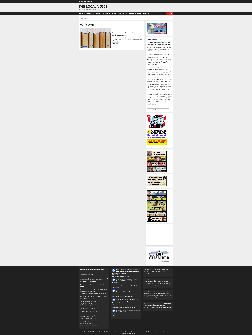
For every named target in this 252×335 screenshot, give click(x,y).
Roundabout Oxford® (109, 13)
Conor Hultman (115, 37)
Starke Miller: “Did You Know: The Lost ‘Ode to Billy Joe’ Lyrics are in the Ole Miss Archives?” (126, 300)
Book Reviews (84, 46)
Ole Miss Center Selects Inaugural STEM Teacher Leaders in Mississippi (124, 280)
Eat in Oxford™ (122, 13)
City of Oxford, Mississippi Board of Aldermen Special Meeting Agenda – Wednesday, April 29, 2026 (126, 271)
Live (171, 13)
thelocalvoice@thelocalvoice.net (156, 305)
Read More (116, 43)
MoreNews (125, 333)
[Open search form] (164, 13)
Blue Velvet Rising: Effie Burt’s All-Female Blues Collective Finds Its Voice (126, 311)
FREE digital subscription (86, 13)
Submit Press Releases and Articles (139, 13)
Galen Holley (119, 269)
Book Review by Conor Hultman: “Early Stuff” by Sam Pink (95, 38)
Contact (98, 13)
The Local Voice (93, 6)
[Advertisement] (159, 235)
